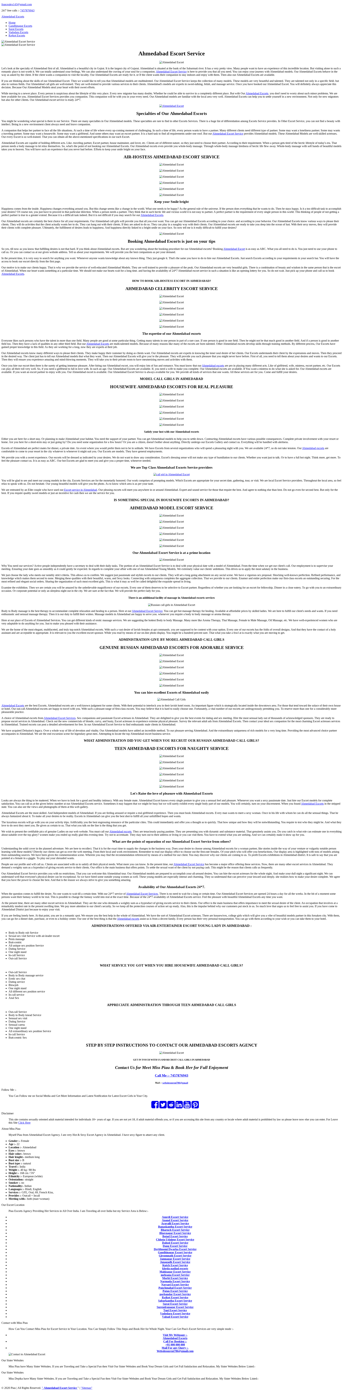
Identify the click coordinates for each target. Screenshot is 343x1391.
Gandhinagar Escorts (20, 25)
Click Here (24, 1122)
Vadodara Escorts (18, 32)
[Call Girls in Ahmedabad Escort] (171, 474)
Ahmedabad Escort (234, 248)
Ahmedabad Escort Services (60, 718)
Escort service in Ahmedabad (80, 489)
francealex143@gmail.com (16, 4)
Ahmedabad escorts (213, 365)
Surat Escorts (16, 29)
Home (12, 22)
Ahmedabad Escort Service (171, 71)
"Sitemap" (86, 1387)
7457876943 (27, 10)
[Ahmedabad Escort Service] (171, 105)
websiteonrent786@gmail (175, 1082)
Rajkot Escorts (17, 35)
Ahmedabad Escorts (12, 16)
